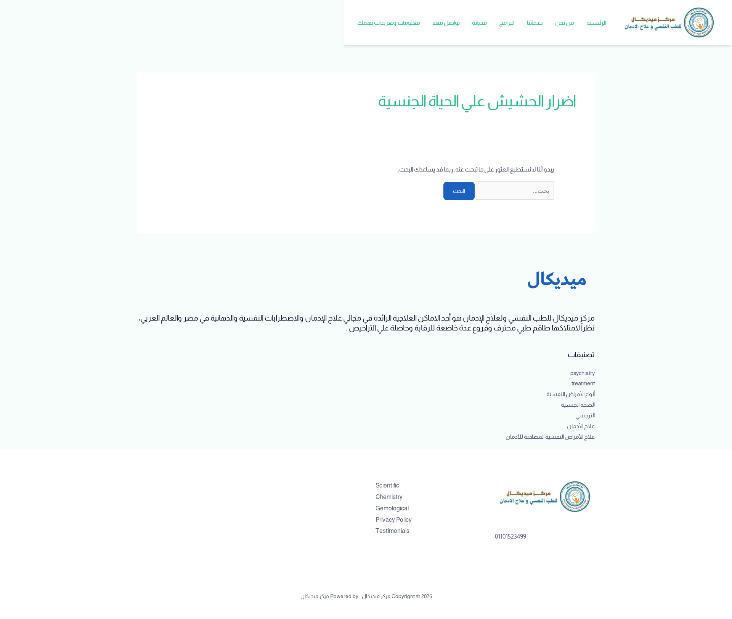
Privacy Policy (394, 519)
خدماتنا (535, 22)
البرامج (507, 22)
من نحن (564, 22)
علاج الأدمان (581, 426)
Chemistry (389, 497)
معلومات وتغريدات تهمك (388, 22)
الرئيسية (596, 22)
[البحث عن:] (514, 191)
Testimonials (392, 531)
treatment (583, 383)
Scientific (387, 485)
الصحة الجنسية (578, 404)
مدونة (479, 22)
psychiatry (582, 373)
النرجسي (585, 415)
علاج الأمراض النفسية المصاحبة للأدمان (550, 436)
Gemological (392, 508)
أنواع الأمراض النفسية (570, 394)
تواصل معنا (446, 22)
